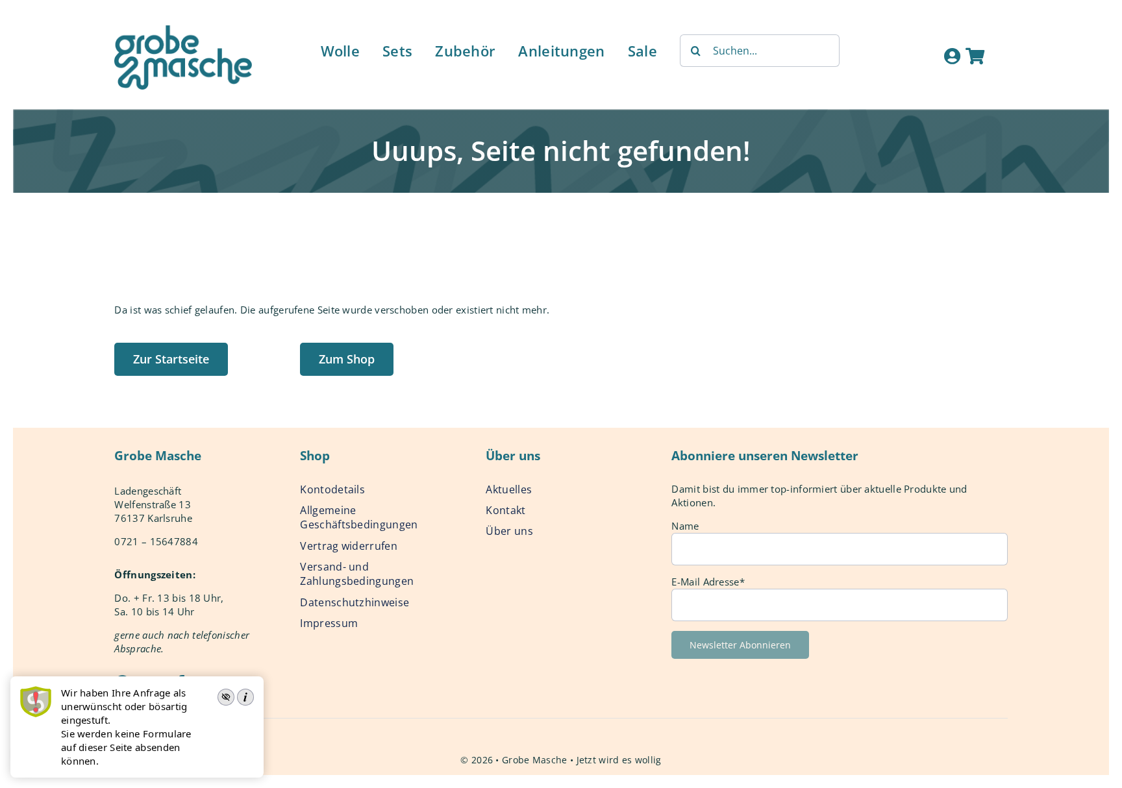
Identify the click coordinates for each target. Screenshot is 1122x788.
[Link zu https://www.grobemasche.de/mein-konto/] (952, 55)
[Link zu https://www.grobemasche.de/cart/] (975, 55)
